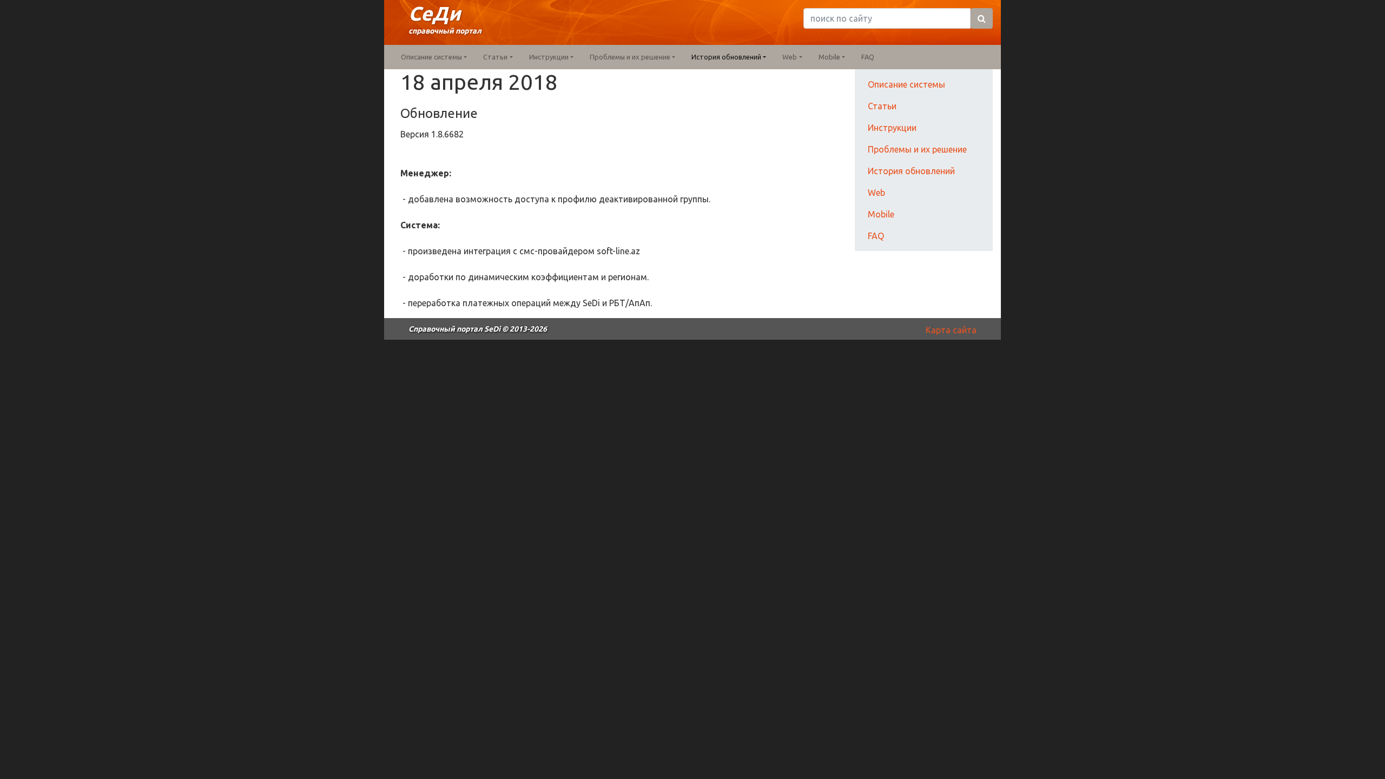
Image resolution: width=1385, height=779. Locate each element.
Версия (415, 134)
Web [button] (789, 57)
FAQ (867, 57)
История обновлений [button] (726, 57)
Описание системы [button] (431, 57)
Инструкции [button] (549, 57)
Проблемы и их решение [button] (630, 57)
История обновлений (911, 171)
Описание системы (906, 84)
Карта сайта (951, 330)
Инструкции (892, 128)
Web (876, 192)
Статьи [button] (495, 57)
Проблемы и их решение (917, 149)
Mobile (881, 214)
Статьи (882, 106)
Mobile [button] (829, 57)
